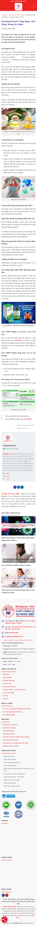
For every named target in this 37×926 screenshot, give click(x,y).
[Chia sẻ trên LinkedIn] (22, 487)
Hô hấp (23, 15)
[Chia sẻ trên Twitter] (18, 487)
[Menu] (2, 6)
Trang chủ (4, 15)
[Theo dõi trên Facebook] (3, 895)
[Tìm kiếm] (33, 6)
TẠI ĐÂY (27, 419)
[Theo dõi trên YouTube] (6, 895)
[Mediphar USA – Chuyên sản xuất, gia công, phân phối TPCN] (18, 6)
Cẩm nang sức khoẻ (13, 15)
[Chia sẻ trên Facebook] (15, 487)
